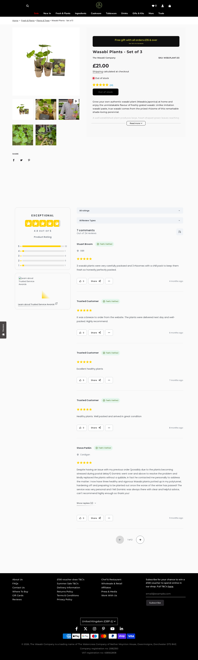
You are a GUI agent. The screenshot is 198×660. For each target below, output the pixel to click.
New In (47, 13)
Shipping (98, 71)
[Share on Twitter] (21, 160)
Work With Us (109, 595)
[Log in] (162, 5)
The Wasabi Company (104, 57)
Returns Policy (65, 591)
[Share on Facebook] (13, 160)
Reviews (17, 599)
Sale (36, 13)
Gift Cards (17, 595)
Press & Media (109, 591)
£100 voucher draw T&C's (70, 579)
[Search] (27, 5)
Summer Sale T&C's (67, 583)
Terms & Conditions (68, 595)
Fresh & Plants (27, 20)
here (170, 586)
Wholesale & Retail (111, 583)
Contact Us (18, 587)
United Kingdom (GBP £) (97, 621)
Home (15, 20)
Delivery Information (68, 587)
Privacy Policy (64, 599)
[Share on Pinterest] (29, 160)
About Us (17, 579)
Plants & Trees (43, 20)
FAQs (15, 583)
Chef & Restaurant (111, 579)
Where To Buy (20, 591)
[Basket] (170, 5)
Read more (135, 123)
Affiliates (106, 587)
